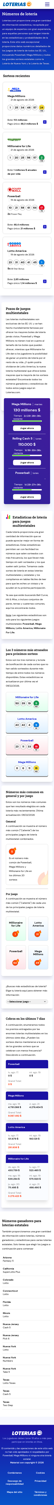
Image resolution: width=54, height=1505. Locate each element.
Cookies (40, 1472)
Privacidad (40, 1481)
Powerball (27, 740)
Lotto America (27, 719)
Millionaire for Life (27, 697)
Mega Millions (27, 762)
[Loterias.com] (17, 7)
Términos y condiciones (40, 1494)
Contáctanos (15, 1472)
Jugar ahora (27, 428)
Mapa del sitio (14, 1492)
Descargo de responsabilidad (15, 1482)
